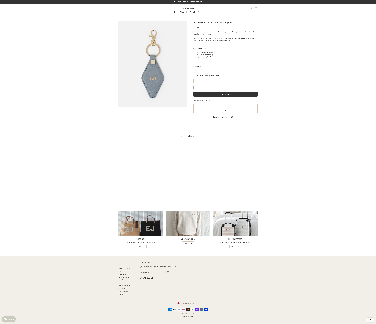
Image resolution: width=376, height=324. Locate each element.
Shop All (183, 12)
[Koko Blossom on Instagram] (141, 278)
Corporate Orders (123, 277)
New (175, 12)
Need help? (225, 110)
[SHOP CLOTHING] (188, 223)
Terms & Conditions (124, 285)
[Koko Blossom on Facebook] (144, 278)
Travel (192, 12)
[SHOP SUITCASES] (235, 223)
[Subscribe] (167, 272)
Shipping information (225, 106)
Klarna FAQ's (122, 274)
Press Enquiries (123, 280)
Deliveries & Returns (124, 268)
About (120, 263)
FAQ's (120, 271)
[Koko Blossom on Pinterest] (148, 278)
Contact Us (121, 288)
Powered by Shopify (188, 316)
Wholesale (121, 294)
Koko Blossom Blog (124, 291)
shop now (141, 246)
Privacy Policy (122, 283)
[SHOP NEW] (140, 223)
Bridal (200, 12)
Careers (120, 265)
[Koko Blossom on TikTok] (152, 278)
